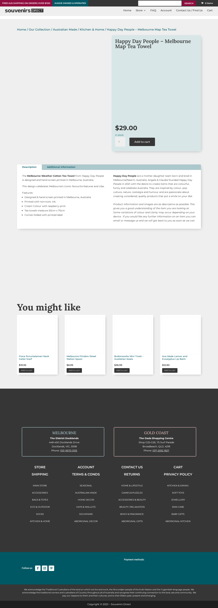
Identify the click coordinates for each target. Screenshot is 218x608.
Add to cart (142, 141)
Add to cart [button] (26, 370)
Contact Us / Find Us (189, 10)
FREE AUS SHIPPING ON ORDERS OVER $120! (26, 3)
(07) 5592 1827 (160, 450)
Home (127, 10)
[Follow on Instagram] (44, 568)
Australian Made (65, 29)
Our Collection (39, 29)
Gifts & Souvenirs (72, 283)
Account (166, 10)
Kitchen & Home (92, 29)
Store (139, 10)
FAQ (153, 10)
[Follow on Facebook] (38, 568)
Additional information (61, 167)
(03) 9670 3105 (68, 450)
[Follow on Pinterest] (51, 568)
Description (29, 167)
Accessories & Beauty (145, 283)
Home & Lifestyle (183, 283)
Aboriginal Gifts (108, 283)
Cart (210, 10)
